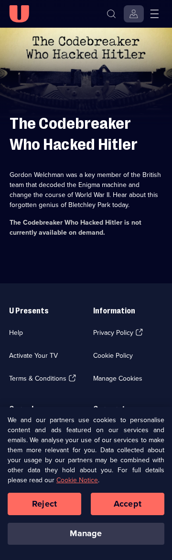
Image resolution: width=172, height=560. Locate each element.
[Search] (111, 13)
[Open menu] (154, 13)
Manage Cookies (117, 378)
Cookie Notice (77, 480)
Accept (127, 504)
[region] (86, 483)
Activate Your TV (33, 355)
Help (16, 332)
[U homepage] (19, 14)
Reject (44, 504)
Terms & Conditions (37, 378)
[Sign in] (134, 13)
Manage (86, 533)
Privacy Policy (113, 332)
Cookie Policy (113, 355)
